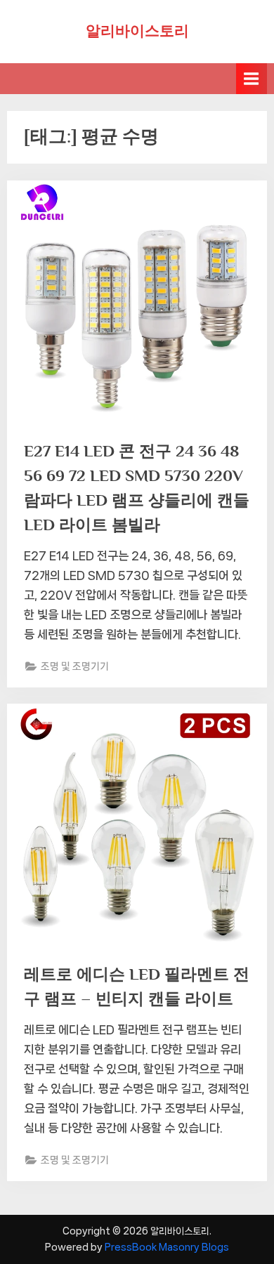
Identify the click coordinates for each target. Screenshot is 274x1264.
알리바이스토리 (137, 30)
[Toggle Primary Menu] (251, 78)
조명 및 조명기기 (75, 666)
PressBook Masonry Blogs (167, 1247)
